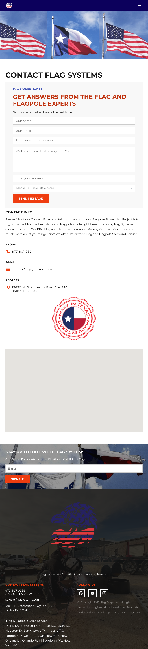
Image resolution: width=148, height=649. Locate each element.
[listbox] (74, 188)
